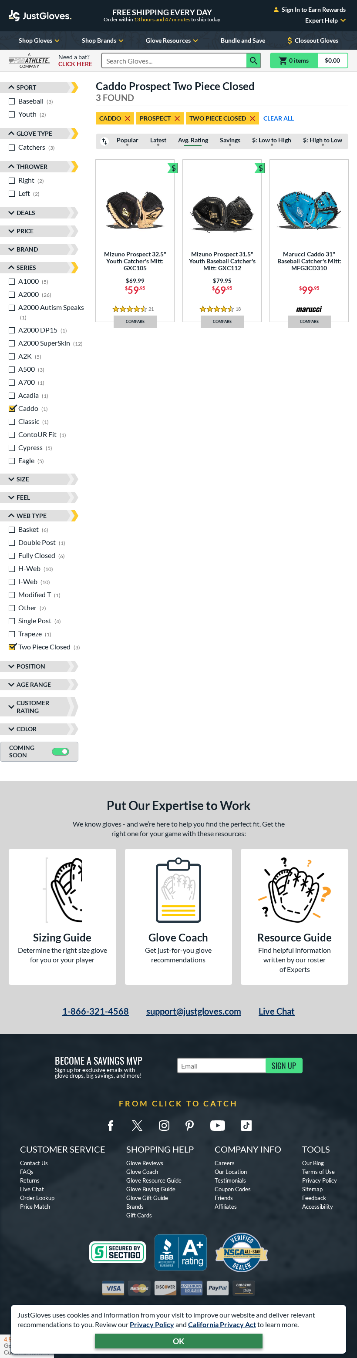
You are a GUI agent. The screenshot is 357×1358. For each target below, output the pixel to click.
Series (26, 267)
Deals (26, 212)
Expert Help (321, 20)
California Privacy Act (222, 1324)
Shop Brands (99, 40)
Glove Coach (142, 1171)
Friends (224, 1197)
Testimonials (230, 1180)
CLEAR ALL (278, 118)
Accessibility (317, 1206)
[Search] (253, 60)
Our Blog (313, 1163)
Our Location (231, 1171)
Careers (225, 1163)
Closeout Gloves (316, 40)
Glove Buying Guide (150, 1189)
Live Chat (277, 1011)
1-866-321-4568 (95, 1011)
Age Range (34, 684)
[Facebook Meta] (110, 1125)
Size (23, 479)
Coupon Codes (233, 1189)
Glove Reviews (144, 1163)
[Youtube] (217, 1125)
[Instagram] (164, 1125)
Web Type (32, 515)
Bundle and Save (243, 40)
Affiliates (226, 1206)
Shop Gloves (35, 40)
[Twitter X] (137, 1125)
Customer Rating (33, 706)
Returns (30, 1180)
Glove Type (34, 133)
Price (25, 231)
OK (179, 1341)
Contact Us (34, 1163)
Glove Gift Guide (147, 1197)
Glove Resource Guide (154, 1180)
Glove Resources (168, 40)
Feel (23, 497)
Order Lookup (37, 1197)
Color (27, 729)
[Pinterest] (189, 1125)
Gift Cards (139, 1215)
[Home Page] (40, 15)
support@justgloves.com (193, 1011)
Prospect (155, 118)
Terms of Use (318, 1171)
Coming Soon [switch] (21, 751)
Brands (135, 1206)
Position (31, 666)
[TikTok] (246, 1125)
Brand (27, 249)
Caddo (110, 118)
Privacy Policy (152, 1324)
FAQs (27, 1171)
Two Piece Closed (217, 118)
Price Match (35, 1206)
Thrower (32, 166)
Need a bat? (75, 60)
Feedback (314, 1197)
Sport (26, 87)
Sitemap (312, 1189)
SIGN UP (284, 1065)
